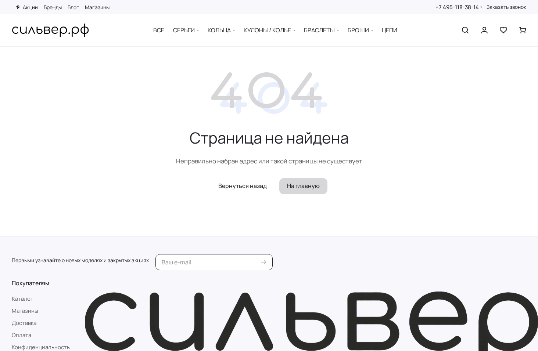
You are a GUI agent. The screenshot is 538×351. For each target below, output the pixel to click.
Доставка (24, 323)
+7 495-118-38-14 (457, 7)
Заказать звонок (506, 7)
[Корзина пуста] (522, 30)
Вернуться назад (242, 186)
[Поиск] (465, 30)
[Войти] (484, 30)
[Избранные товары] (503, 30)
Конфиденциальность (41, 347)
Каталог (22, 299)
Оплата (21, 335)
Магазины (25, 311)
